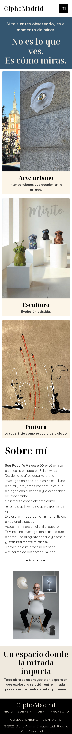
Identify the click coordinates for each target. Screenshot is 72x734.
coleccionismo (24, 719)
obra (42, 711)
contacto (52, 719)
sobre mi (25, 711)
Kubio (48, 731)
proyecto (60, 711)
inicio (8, 711)
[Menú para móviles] (63, 8)
